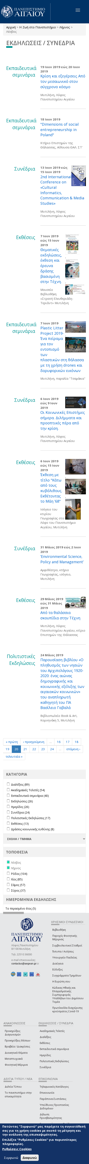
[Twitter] (25, 974)
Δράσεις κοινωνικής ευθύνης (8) (32, 829)
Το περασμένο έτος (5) (20, 908)
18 (76, 742)
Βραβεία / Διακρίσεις (17, 1046)
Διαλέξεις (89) (20, 784)
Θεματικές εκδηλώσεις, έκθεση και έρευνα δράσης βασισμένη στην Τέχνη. (51, 265)
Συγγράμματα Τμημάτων (66, 975)
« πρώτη (12, 742)
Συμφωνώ (11, 1158)
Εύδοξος (57, 969)
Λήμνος (64, 27)
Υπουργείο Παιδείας (64, 957)
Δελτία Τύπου (13, 1086)
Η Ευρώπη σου (61, 981)
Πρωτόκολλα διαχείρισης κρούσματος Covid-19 (67, 1009)
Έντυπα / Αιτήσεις (63, 951)
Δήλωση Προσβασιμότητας (51, 1116)
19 (7, 749)
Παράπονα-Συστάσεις (53, 1099)
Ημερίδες (45, 1055)
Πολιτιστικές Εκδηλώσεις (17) (30, 818)
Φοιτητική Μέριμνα (16, 1064)
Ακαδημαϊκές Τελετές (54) (28, 790)
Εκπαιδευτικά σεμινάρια (54, 1049)
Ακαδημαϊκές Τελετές (52, 1031)
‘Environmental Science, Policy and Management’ (62, 559)
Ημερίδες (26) (20, 807)
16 (59, 742)
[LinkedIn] (31, 974)
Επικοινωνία (47, 1092)
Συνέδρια (45, 1067)
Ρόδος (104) (19, 874)
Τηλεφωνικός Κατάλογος (54, 1086)
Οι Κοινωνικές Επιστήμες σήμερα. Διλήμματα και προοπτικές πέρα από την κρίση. (62, 420)
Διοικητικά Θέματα (16, 1052)
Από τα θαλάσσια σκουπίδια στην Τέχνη (60, 615)
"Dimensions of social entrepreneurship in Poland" (59, 129)
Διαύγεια (57, 963)
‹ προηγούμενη (33, 742)
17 (68, 742)
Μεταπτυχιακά (14, 1058)
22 (34, 749)
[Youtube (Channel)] (38, 974)
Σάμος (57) (18, 885)
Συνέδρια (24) (20, 812)
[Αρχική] (25, 11)
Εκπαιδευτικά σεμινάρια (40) (30, 796)
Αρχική (11, 27)
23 (43, 749)
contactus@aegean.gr (25, 963)
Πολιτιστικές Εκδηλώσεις (54, 1061)
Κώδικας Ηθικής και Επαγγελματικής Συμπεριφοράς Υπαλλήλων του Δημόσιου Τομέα (68, 995)
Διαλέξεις (45, 1037)
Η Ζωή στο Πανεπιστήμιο (37, 27)
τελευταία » (14, 756)
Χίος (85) (17, 879)
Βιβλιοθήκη (59, 930)
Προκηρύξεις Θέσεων (17, 1040)
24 (52, 749)
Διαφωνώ (30, 1157)
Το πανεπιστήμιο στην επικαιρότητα (18, 1094)
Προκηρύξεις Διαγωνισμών (12, 1032)
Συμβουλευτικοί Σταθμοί (67, 945)
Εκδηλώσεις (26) (22, 801)
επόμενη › (73, 749)
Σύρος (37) (18, 890)
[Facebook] (19, 974)
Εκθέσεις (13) (20, 824)
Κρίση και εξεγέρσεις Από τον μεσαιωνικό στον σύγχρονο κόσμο (62, 81)
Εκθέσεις (45, 1043)
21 (25, 749)
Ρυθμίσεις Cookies (17, 1149)
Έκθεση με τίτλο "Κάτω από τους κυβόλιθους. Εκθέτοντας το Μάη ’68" (51, 488)
